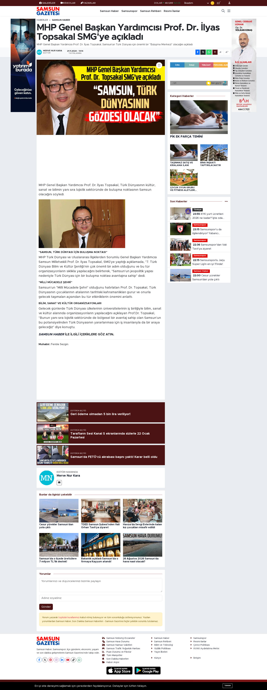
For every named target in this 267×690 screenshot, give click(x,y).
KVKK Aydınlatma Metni (206, 648)
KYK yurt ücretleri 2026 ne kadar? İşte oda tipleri (207, 216)
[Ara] (223, 11)
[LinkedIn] (62, 659)
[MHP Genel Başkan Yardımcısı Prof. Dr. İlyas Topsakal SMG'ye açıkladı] (101, 97)
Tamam (227, 685)
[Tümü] (226, 201)
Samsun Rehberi (150, 11)
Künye (157, 658)
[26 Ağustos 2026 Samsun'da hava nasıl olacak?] (142, 544)
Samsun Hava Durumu (117, 641)
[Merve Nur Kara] (46, 477)
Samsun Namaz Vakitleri (119, 645)
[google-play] (147, 670)
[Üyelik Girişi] (228, 3)
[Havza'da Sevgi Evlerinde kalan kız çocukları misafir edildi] (142, 510)
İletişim (197, 658)
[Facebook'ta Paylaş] (197, 52)
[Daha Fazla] (215, 52)
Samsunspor (129, 11)
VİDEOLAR (69, 3)
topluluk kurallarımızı (69, 617)
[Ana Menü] (228, 11)
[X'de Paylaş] (203, 52)
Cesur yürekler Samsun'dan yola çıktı (206, 277)
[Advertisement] (101, 158)
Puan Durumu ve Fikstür (118, 652)
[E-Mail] (59, 482)
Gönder (46, 606)
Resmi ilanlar (199, 641)
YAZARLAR (89, 3)
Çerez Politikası (201, 645)
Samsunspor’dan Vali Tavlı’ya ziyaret (209, 246)
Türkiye (197, 210)
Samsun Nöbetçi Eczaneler (120, 638)
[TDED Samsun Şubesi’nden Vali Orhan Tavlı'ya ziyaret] (100, 510)
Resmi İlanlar (172, 11)
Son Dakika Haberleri (117, 659)
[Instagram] (56, 659)
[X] (44, 659)
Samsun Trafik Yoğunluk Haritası (123, 648)
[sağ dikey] (244, 65)
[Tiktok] (73, 659)
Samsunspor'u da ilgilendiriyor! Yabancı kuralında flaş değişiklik (206, 231)
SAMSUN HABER (51, 334)
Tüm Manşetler (114, 655)
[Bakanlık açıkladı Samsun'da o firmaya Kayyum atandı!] (100, 544)
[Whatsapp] (79, 659)
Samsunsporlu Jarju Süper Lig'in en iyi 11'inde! (208, 262)
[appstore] (120, 670)
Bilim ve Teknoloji (163, 645)
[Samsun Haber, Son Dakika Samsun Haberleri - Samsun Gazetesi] (48, 10)
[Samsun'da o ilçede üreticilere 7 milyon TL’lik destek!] (58, 544)
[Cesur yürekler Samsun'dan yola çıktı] (58, 510)
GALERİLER (48, 3)
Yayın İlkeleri (160, 652)
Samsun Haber (109, 11)
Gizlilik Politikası (162, 648)
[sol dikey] (23, 65)
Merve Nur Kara (68, 475)
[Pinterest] (50, 659)
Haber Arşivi (112, 662)
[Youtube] (67, 659)
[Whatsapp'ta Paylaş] (209, 52)
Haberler (42, 20)
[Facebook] (39, 659)
